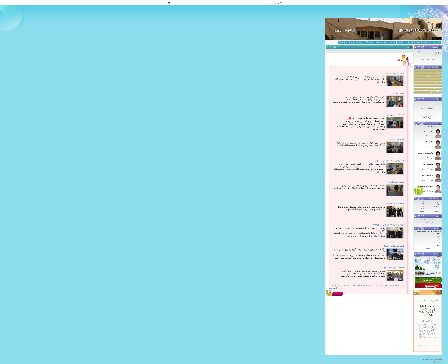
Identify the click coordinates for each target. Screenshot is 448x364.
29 (393, 285)
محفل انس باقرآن (397, 139)
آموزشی (400, 42)
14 (356, 285)
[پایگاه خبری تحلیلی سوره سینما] (428, 285)
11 (349, 285)
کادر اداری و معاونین (433, 73)
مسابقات (436, 79)
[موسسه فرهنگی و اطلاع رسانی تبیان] (428, 259)
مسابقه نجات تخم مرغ (396, 182)
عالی (437, 233)
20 (371, 285)
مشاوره (436, 86)
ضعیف (437, 243)
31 (398, 285)
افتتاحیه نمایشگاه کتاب (395, 203)
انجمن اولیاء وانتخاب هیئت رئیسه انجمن (389, 160)
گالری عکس (358, 42)
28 (391, 285)
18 (366, 285)
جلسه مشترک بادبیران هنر (395, 73)
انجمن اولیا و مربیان (381, 42)
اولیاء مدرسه (409, 42)
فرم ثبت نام (426, 42)
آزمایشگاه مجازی (434, 89)
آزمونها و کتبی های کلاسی (431, 76)
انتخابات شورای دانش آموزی (394, 267)
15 (359, 285)
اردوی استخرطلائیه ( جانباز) (394, 246)
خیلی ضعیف (435, 246)
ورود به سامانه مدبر (428, 59)
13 (354, 285)
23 (378, 285)
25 (383, 285)
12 (351, 285)
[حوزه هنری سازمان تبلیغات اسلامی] (428, 265)
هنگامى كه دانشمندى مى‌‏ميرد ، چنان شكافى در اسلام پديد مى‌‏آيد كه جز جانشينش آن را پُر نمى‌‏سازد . (428, 330)
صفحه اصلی (436, 42)
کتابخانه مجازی (434, 92)
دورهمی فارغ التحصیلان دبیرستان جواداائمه (388, 224)
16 (361, 285)
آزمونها (341, 42)
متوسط (437, 239)
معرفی (418, 42)
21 (373, 285)
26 (386, 285)
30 (396, 285)
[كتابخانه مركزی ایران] (428, 272)
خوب (437, 236)
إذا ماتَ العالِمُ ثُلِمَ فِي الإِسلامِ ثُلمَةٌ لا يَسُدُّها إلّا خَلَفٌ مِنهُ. (427, 311)
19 (369, 285)
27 (388, 285)
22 (376, 285)
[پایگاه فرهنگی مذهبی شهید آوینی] (428, 278)
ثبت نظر (427, 248)
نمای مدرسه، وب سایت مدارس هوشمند (432, 360)
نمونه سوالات (369, 42)
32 (400, 285)
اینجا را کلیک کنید (428, 222)
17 (364, 285)
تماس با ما (349, 42)
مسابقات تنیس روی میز (395, 114)
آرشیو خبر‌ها (333, 288)
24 (381, 285)
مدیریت (437, 70)
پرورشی (392, 42)
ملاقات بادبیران (398, 93)
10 (347, 285)
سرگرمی (436, 82)
